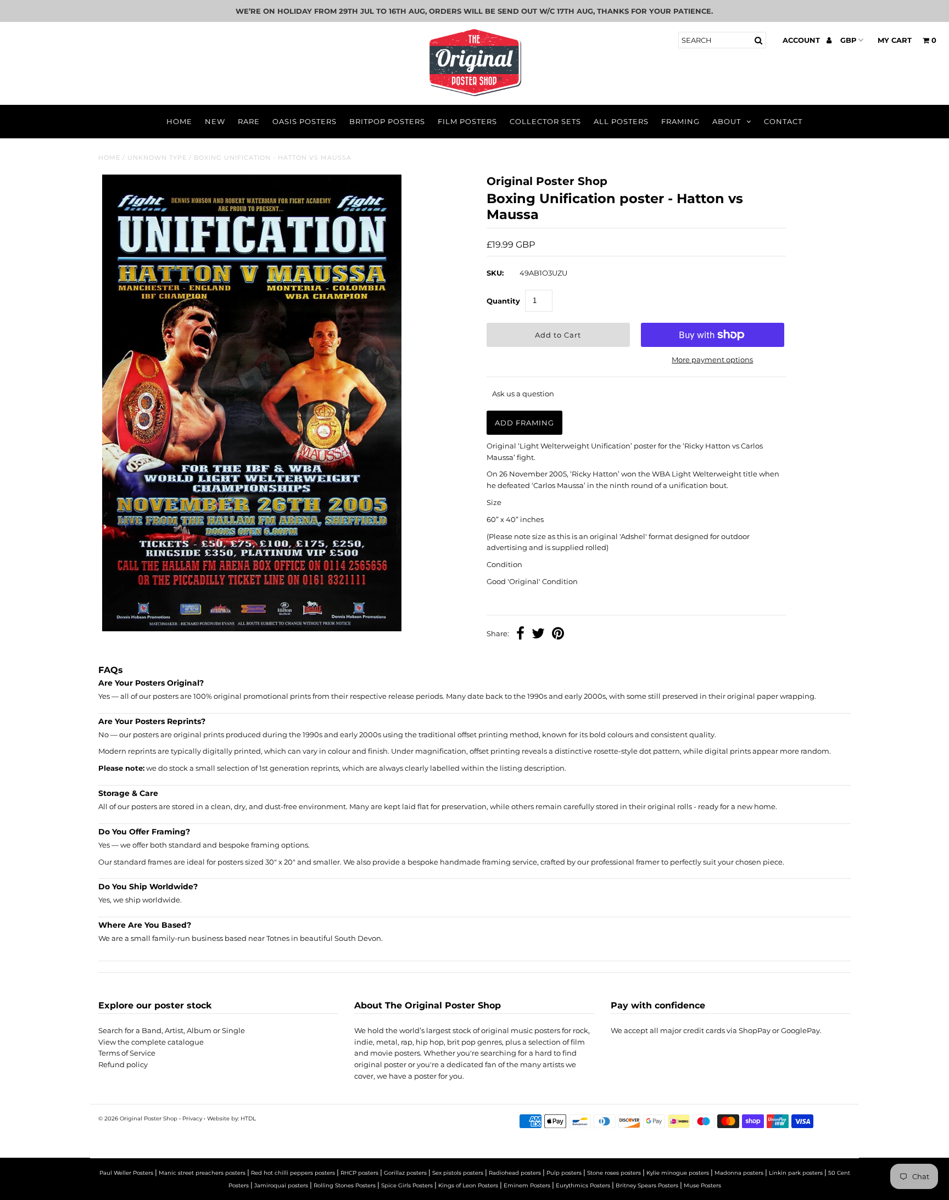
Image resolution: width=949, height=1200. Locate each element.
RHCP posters (359, 1172)
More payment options (712, 359)
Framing (680, 121)
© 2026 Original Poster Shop (137, 1118)
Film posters (467, 121)
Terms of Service (126, 1052)
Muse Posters (702, 1185)
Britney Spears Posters (647, 1185)
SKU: (495, 272)
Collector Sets (545, 121)
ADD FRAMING (524, 422)
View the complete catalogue (151, 1042)
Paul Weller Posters (126, 1172)
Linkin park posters (796, 1172)
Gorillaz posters (405, 1172)
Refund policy (123, 1064)
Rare (249, 121)
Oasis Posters (304, 121)
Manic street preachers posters (202, 1172)
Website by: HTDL (231, 1118)
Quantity (503, 300)
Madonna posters (738, 1172)
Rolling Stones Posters (345, 1185)
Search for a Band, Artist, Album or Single (171, 1030)
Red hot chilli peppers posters (293, 1172)
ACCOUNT (802, 40)
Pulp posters (564, 1172)
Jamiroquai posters (281, 1185)
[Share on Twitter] (538, 634)
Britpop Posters (387, 121)
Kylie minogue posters (677, 1172)
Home (179, 121)
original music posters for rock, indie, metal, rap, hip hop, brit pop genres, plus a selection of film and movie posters (472, 1042)
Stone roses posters (614, 1172)
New (215, 121)
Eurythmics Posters (583, 1185)
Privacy (192, 1118)
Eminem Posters (527, 1185)
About (726, 121)
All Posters (621, 121)
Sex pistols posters (457, 1172)
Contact (783, 121)
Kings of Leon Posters (468, 1185)
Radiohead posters (515, 1172)
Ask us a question (523, 393)
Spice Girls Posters (407, 1185)
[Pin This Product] (558, 634)
